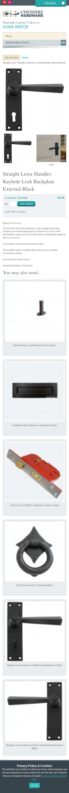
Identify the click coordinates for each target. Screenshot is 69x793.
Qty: (6, 204)
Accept (34, 785)
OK (63, 42)
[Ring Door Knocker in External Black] (34, 551)
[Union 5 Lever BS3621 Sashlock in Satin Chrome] (34, 471)
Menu (9, 36)
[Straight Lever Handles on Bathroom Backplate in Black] (34, 631)
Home (25, 57)
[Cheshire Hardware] (34, 14)
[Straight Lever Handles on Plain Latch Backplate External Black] (34, 711)
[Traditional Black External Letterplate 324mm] (34, 391)
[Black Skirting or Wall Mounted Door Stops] (34, 311)
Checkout (50, 3)
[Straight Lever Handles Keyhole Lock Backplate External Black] (34, 69)
